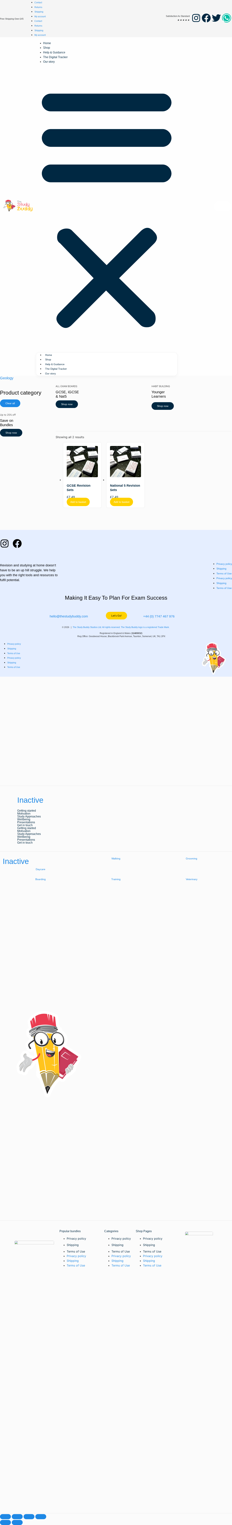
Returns (38, 7)
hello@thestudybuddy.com (69, 616)
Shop (46, 47)
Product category (20, 393)
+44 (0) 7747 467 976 (159, 616)
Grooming (191, 858)
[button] (106, 207)
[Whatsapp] (226, 18)
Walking (115, 858)
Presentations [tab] (26, 822)
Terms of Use (224, 573)
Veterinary (191, 879)
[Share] (29, 1516)
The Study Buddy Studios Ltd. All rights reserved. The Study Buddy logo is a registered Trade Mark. (121, 627)
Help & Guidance (54, 52)
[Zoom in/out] (5, 1516)
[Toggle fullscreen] (17, 1516)
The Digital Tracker (55, 57)
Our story (49, 61)
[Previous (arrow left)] (5, 1522)
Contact (38, 2)
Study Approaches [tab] (29, 816)
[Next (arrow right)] (17, 1522)
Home (47, 43)
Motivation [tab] (23, 813)
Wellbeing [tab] (23, 819)
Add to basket (78, 501)
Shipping (38, 12)
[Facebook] (206, 18)
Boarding (40, 879)
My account (40, 16)
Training (116, 879)
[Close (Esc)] (40, 1516)
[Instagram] (196, 18)
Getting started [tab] (26, 810)
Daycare (40, 869)
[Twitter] (216, 18)
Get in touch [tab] (25, 825)
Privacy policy (224, 563)
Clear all (10, 403)
